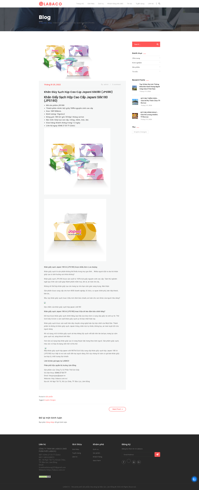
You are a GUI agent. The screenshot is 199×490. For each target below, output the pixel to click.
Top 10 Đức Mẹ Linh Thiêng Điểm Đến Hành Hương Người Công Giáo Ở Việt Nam (149, 86)
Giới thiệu (91, 4)
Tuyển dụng (140, 4)
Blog (50, 23)
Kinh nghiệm (137, 63)
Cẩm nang (136, 58)
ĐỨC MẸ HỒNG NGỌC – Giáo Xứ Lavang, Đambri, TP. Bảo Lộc (149, 114)
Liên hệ (150, 4)
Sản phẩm (49, 396)
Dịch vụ (101, 4)
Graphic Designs (50, 400)
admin (106, 84)
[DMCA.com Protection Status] (45, 476)
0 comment (116, 84)
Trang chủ (80, 4)
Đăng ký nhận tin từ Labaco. (132, 449)
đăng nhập (50, 422)
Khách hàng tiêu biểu (115, 4)
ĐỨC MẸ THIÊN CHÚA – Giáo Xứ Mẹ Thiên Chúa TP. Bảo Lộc (150, 100)
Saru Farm (97, 461)
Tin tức (129, 4)
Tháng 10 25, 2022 (52, 84)
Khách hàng (97, 457)
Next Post (117, 409)
